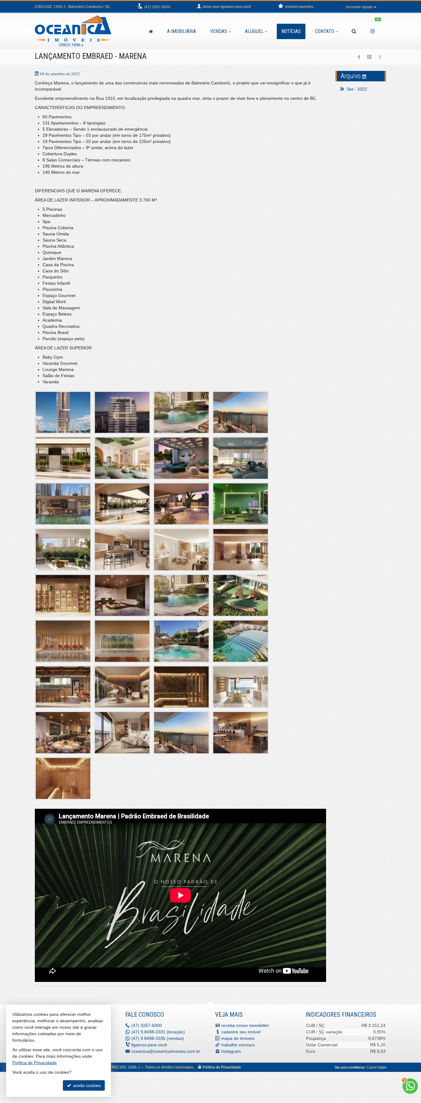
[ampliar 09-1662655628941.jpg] (62, 504)
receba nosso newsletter (245, 1025)
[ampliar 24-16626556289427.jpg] (240, 641)
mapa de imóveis (238, 1038)
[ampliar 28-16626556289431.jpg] (240, 687)
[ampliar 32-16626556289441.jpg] (240, 732)
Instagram (231, 1051)
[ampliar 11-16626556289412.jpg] (181, 504)
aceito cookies (86, 1085)
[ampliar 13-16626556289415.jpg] (62, 549)
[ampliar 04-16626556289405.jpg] (62, 412)
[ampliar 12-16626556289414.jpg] (240, 504)
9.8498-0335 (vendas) (157, 1038)
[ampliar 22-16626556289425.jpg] (122, 641)
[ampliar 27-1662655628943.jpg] (181, 687)
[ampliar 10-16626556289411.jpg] (122, 504)
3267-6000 (157, 7)
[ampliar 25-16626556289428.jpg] (62, 687)
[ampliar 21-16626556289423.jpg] (62, 641)
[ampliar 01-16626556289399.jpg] (122, 412)
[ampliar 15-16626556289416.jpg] (181, 549)
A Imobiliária (181, 31)
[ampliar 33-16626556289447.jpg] (62, 778)
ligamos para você (149, 1044)
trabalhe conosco (238, 1044)
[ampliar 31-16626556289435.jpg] (181, 732)
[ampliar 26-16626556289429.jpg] (122, 687)
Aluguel (254, 31)
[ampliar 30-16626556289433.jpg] (122, 732)
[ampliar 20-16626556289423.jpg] (240, 595)
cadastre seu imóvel (240, 1031)
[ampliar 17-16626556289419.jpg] (62, 595)
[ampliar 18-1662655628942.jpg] (122, 595)
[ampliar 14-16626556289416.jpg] (122, 549)
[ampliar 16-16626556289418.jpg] (240, 549)
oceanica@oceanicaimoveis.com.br (165, 1051)
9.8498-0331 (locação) (158, 1031)
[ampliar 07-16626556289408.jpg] (181, 458)
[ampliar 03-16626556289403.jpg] (240, 412)
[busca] (354, 31)
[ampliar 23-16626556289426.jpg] (181, 641)
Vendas (218, 31)
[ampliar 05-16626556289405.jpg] (62, 458)
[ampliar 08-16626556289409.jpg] (240, 458)
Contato (324, 31)
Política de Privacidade (221, 1067)
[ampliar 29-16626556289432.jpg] (62, 732)
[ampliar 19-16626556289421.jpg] (181, 595)
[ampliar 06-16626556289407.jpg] (122, 458)
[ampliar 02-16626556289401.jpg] (181, 412)
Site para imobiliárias (349, 1067)
